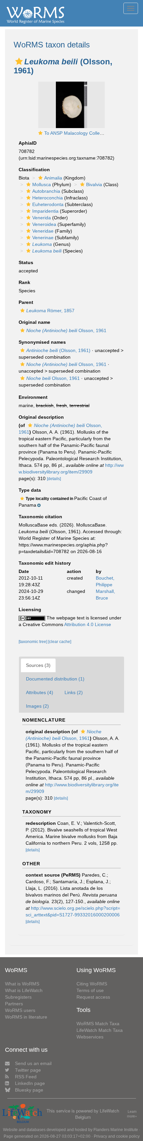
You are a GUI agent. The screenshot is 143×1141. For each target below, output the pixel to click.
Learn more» (132, 1114)
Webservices (89, 1036)
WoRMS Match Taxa (97, 1023)
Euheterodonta (48, 204)
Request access (93, 997)
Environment (33, 397)
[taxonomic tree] (33, 641)
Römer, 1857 (50, 310)
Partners (14, 1003)
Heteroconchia (47, 197)
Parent (26, 302)
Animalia (53, 177)
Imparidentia (45, 211)
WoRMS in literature (26, 1017)
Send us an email (33, 1063)
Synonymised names (42, 342)
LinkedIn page (30, 1083)
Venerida (41, 217)
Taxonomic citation (40, 516)
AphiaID (28, 143)
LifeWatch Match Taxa (99, 1030)
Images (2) (37, 706)
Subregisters (18, 997)
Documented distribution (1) (55, 678)
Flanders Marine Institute (115, 1129)
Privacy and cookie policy (117, 1136)
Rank (24, 282)
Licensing (30, 609)
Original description (41, 417)
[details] (54, 478)
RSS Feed (26, 1076)
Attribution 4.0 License (87, 624)
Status (26, 262)
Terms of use (90, 990)
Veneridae (43, 231)
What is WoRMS (22, 983)
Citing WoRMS (91, 983)
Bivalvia (94, 184)
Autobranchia (46, 191)
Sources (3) (38, 665)
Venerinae (43, 237)
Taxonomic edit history (45, 563)
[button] (19, 61)
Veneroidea (44, 224)
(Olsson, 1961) (58, 350)
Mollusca (41, 184)
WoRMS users (20, 1010)
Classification (34, 169)
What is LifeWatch (24, 990)
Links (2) (74, 692)
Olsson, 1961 (66, 330)
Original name (34, 322)
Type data (30, 490)
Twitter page (28, 1070)
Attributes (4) (39, 692)
